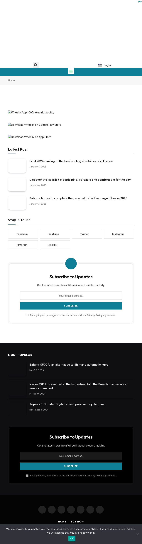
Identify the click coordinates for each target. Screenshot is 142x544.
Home (11, 80)
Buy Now (77, 521)
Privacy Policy (94, 315)
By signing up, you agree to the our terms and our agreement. (72, 315)
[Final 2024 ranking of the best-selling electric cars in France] (17, 166)
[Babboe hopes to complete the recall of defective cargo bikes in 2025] (17, 203)
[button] (36, 65)
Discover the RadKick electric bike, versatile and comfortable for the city (80, 179)
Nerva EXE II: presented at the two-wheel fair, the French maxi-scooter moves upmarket (78, 386)
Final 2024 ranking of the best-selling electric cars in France (71, 161)
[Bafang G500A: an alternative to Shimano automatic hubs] (17, 369)
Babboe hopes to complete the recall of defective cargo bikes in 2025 (78, 198)
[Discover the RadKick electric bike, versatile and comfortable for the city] (17, 184)
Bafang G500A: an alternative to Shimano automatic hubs (68, 364)
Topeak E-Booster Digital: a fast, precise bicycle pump (67, 404)
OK (72, 538)
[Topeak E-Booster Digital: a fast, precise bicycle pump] (17, 409)
